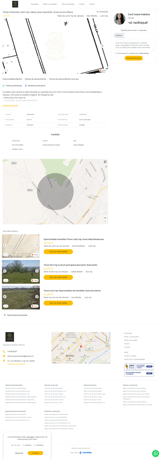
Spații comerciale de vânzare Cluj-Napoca (136, 394)
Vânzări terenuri (90, 385)
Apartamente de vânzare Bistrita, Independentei (20, 402)
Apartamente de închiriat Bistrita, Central (18, 417)
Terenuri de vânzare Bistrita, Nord (94, 394)
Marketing (39, 445)
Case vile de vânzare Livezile (53, 399)
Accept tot (35, 453)
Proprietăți (34, 4)
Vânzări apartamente (13, 385)
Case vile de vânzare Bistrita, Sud (55, 391)
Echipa (81, 4)
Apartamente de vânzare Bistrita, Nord (17, 391)
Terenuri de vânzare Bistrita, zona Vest (64, 79)
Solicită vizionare (134, 58)
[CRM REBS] (85, 453)
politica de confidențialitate (139, 53)
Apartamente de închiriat (15, 411)
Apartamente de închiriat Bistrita (15, 414)
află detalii (30, 437)
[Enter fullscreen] (105, 162)
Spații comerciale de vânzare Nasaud (135, 402)
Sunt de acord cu (133, 53)
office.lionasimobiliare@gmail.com (20, 356)
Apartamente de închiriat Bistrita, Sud (17, 420)
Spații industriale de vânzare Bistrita (134, 388)
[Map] (55, 191)
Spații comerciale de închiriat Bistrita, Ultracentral (60, 426)
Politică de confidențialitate (134, 359)
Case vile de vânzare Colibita (53, 394)
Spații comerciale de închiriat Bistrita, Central (58, 429)
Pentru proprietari (68, 4)
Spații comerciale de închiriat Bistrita (56, 414)
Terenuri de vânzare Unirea (92, 399)
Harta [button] (104, 70)
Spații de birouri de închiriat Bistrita (55, 417)
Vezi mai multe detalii (58, 252)
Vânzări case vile (51, 385)
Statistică (28, 445)
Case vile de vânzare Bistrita (53, 388)
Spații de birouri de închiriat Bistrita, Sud (57, 423)
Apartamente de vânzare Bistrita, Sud (17, 394)
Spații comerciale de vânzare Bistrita (134, 391)
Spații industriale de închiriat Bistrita (56, 420)
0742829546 (12, 351)
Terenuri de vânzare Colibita (93, 391)
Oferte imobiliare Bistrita (12, 79)
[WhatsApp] (155, 453)
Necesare (17, 445)
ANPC (126, 352)
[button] (8, 45)
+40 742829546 (138, 22)
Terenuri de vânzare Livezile (93, 397)
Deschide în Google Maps (16, 364)
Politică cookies (130, 356)
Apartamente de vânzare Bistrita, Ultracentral (19, 399)
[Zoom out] (105, 221)
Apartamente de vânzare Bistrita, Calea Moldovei (20, 397)
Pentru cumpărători (50, 4)
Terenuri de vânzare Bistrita (35, 79)
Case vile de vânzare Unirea (53, 402)
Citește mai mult (10, 105)
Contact (92, 4)
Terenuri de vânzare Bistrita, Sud (94, 402)
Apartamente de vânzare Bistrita (15, 388)
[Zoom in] (105, 218)
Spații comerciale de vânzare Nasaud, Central (137, 404)
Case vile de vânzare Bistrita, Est (54, 397)
